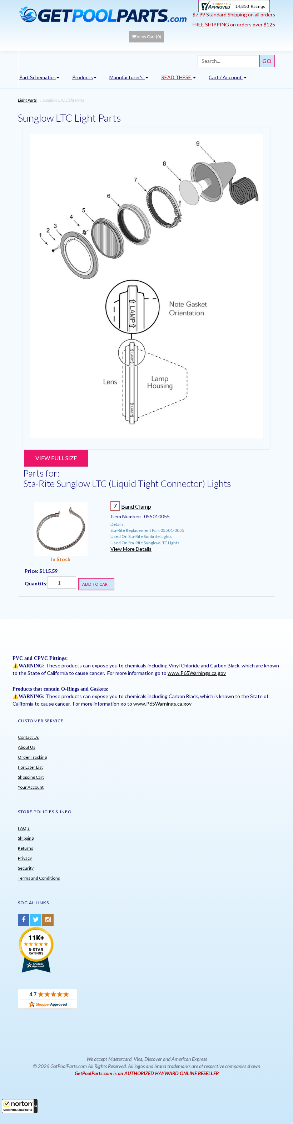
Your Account (31, 787)
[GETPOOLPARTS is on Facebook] (23, 920)
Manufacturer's (127, 77)
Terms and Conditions (39, 878)
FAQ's (24, 828)
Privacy (25, 858)
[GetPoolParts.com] (103, 14)
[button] (20, 1106)
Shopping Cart (31, 777)
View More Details (131, 549)
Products (82, 77)
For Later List (30, 767)
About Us (26, 747)
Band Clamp (136, 506)
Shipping (26, 838)
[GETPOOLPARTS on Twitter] (35, 920)
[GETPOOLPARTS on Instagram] (48, 920)
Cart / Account (226, 77)
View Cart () (148, 36)
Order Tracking (32, 757)
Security (26, 868)
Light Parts (27, 100)
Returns (25, 848)
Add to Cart (96, 584)
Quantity (35, 583)
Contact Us (28, 737)
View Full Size (56, 457)
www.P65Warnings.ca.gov (197, 673)
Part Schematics (37, 77)
